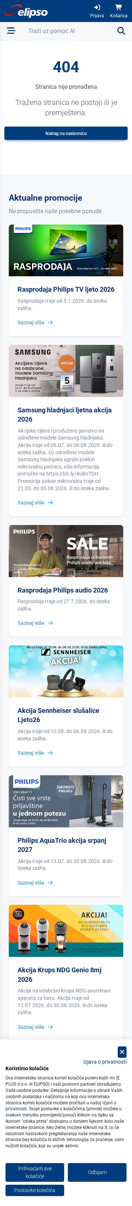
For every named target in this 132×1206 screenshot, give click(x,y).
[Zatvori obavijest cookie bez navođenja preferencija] (122, 1052)
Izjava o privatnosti (104, 1062)
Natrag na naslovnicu (66, 133)
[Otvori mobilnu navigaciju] (11, 31)
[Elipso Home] (26, 11)
